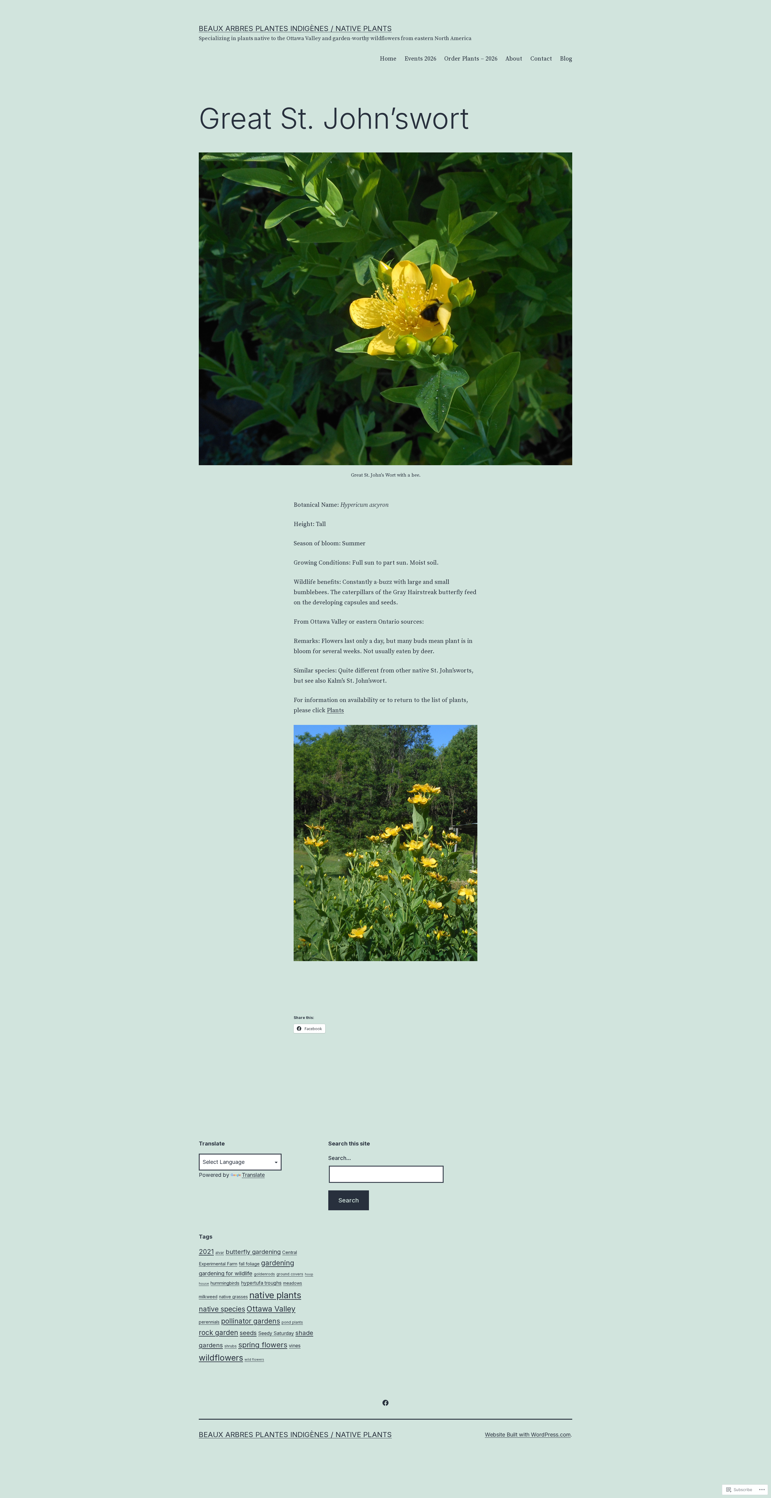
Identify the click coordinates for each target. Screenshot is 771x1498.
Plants (335, 710)
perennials (209, 1322)
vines (295, 1346)
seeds (248, 1333)
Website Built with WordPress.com (528, 1434)
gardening (277, 1263)
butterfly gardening (253, 1251)
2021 (206, 1251)
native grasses (233, 1296)
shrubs (230, 1346)
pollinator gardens (250, 1321)
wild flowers (254, 1360)
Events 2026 (420, 59)
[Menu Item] (385, 1402)
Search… (339, 1158)
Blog (566, 59)
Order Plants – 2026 (471, 59)
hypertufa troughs (261, 1283)
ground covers (289, 1274)
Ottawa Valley (271, 1308)
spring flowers (262, 1344)
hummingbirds (225, 1283)
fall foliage (249, 1263)
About (513, 59)
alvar (219, 1252)
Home (388, 59)
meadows (292, 1283)
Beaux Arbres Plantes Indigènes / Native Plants (295, 28)
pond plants (292, 1322)
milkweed (208, 1296)
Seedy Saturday (276, 1333)
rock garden (218, 1332)
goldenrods (264, 1274)
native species (222, 1309)
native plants (275, 1295)
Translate (253, 1175)
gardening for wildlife (225, 1273)
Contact (541, 59)
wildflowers (221, 1358)
